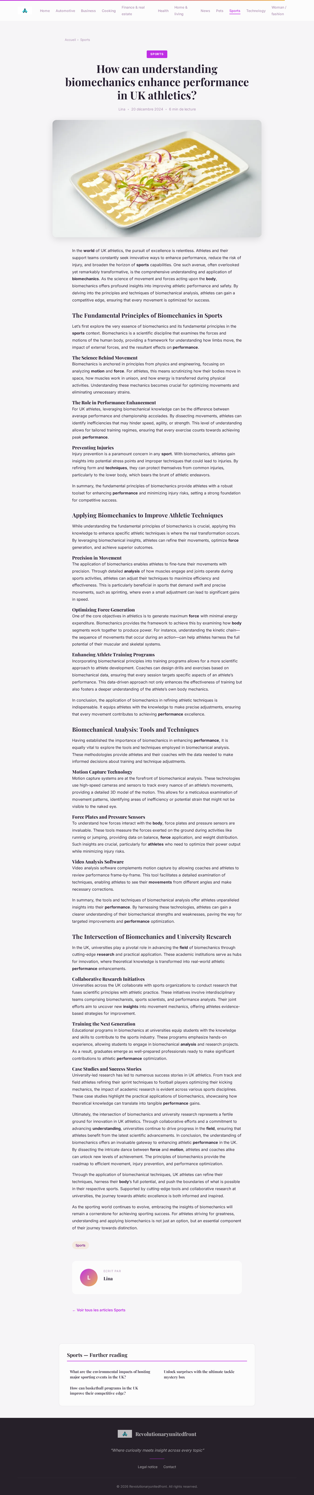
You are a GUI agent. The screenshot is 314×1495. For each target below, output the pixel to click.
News (205, 11)
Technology (256, 11)
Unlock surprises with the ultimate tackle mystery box (199, 1374)
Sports (234, 11)
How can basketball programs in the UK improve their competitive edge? (104, 1391)
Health (163, 11)
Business (88, 11)
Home (45, 11)
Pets (219, 11)
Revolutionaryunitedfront (165, 1433)
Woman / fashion (279, 10)
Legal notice (147, 1467)
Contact (169, 1467)
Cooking (109, 11)
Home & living (180, 10)
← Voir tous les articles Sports (98, 1310)
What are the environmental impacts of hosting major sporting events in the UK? (110, 1374)
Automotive (65, 11)
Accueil (70, 40)
